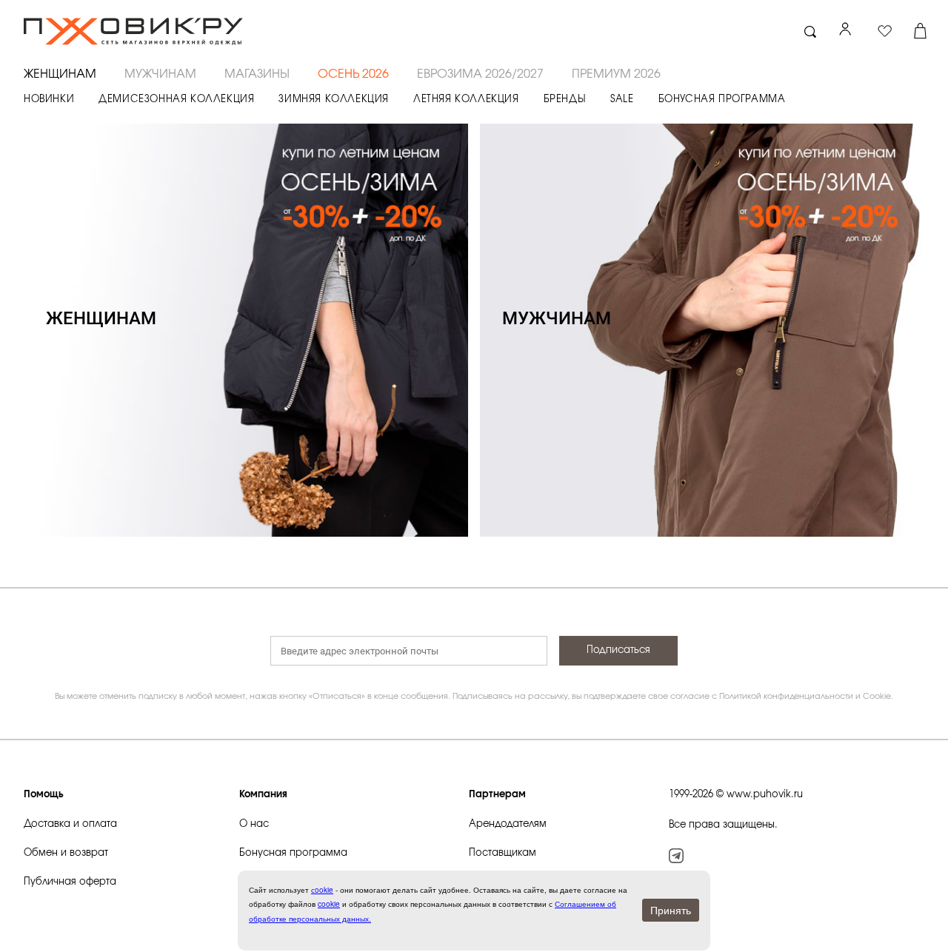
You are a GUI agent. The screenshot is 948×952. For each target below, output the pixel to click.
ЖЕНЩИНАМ (60, 74)
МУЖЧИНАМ (160, 74)
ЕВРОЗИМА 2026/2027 (480, 74)
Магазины (257, 74)
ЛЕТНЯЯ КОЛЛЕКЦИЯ (466, 99)
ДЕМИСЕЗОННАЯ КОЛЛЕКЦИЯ (176, 99)
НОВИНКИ (49, 99)
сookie (322, 890)
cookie (329, 904)
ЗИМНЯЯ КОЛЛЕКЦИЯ (333, 99)
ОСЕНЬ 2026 (353, 74)
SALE (621, 99)
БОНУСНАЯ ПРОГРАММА (722, 99)
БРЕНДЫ (565, 99)
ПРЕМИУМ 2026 (616, 74)
